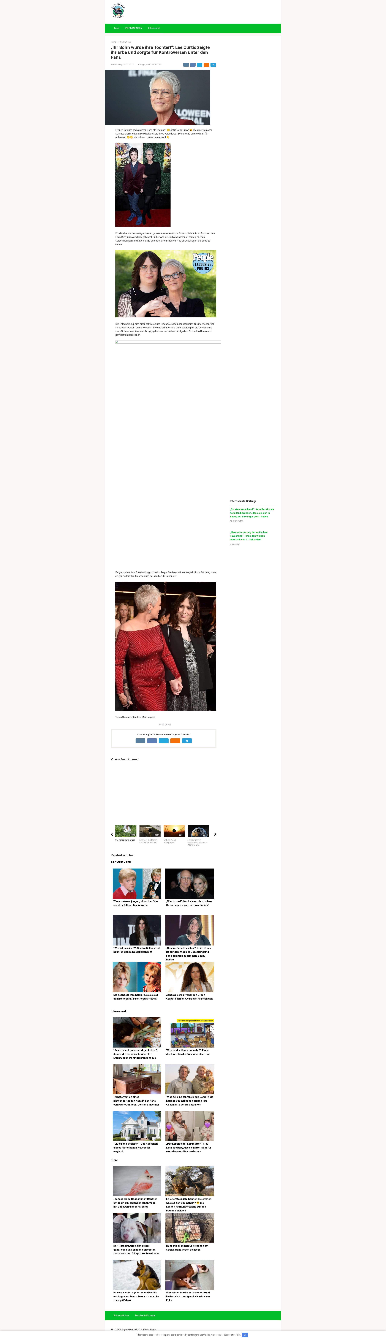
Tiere (116, 28)
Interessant (154, 28)
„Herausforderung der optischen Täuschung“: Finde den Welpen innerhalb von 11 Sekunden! (248, 536)
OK (245, 1335)
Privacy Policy (121, 1315)
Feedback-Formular (145, 1315)
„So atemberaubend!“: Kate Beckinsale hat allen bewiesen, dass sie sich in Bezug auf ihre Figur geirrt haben (252, 513)
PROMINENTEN (133, 28)
